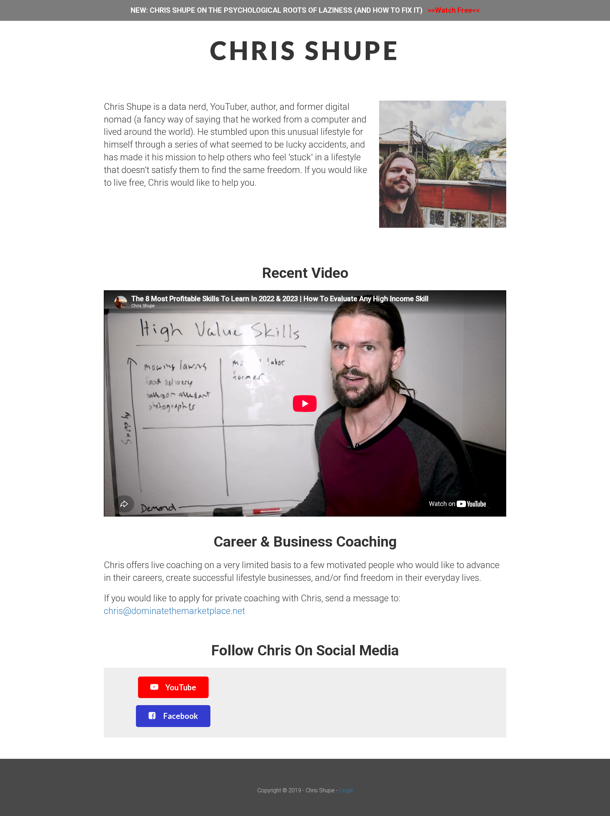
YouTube (180, 687)
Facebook (180, 716)
